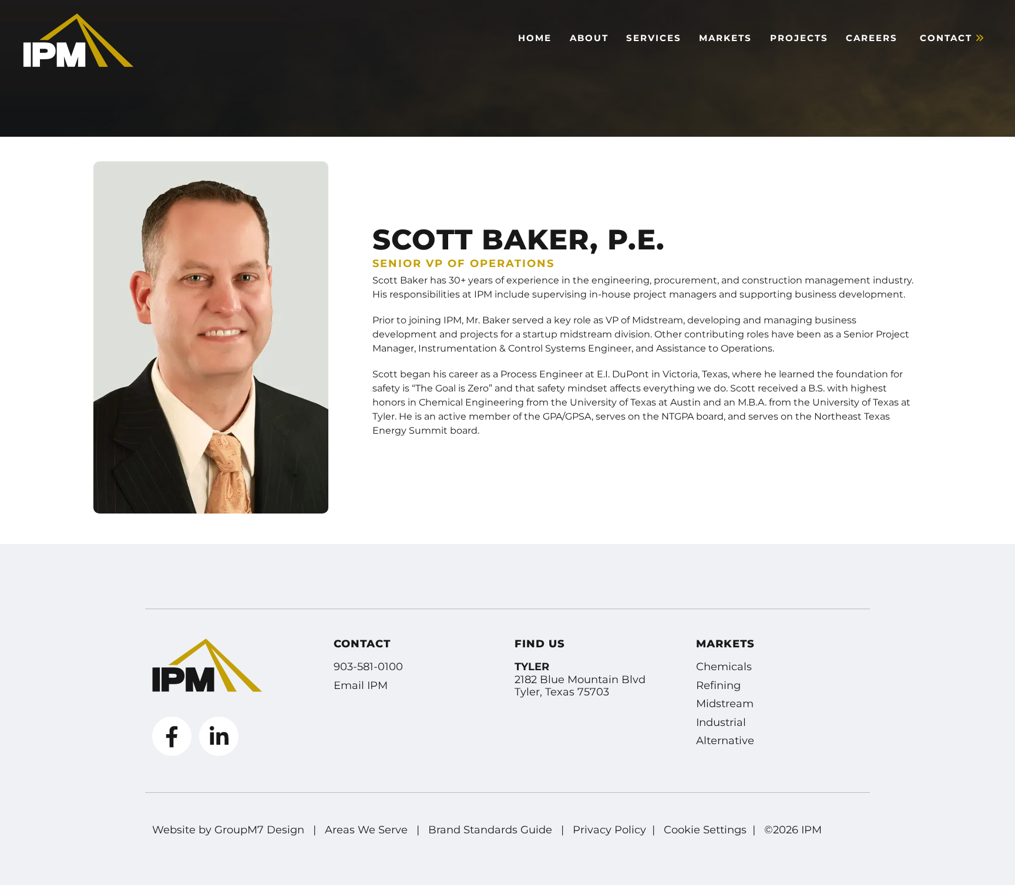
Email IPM (361, 685)
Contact (948, 37)
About (589, 37)
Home (535, 37)
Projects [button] (799, 37)
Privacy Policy (609, 829)
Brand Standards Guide (490, 829)
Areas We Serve (366, 829)
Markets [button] (725, 37)
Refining (718, 685)
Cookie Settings (705, 829)
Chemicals (724, 666)
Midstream (725, 703)
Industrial (721, 722)
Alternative (725, 740)
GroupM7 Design (259, 829)
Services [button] (653, 37)
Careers (872, 37)
